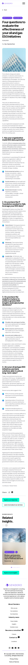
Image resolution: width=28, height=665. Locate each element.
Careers (14, 634)
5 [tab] (17, 567)
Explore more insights (10, 573)
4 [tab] (15, 567)
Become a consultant (13, 630)
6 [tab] (18, 567)
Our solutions (14, 611)
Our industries (14, 614)
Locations (14, 641)
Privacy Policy (14, 659)
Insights (14, 624)
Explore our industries (10, 500)
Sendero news (14, 627)
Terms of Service (14, 662)
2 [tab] (12, 567)
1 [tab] (11, 567)
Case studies (14, 621)
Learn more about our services (13, 505)
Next (6, 525)
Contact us (13, 637)
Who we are (14, 608)
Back (5, 10)
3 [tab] (14, 567)
